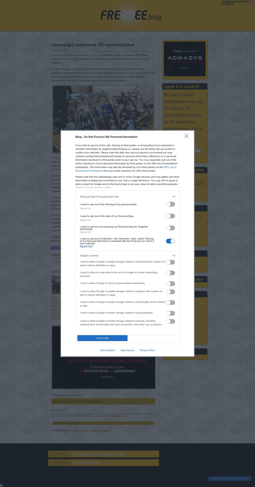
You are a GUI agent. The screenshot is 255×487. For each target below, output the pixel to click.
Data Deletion (107, 350)
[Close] (187, 137)
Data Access (127, 350)
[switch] (170, 204)
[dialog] (127, 243)
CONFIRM (102, 338)
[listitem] (127, 196)
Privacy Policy (147, 350)
